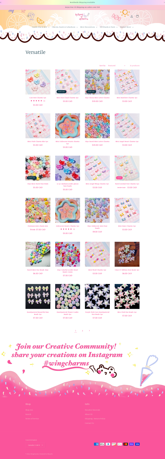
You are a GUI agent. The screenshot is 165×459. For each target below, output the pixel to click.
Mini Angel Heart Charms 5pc (127, 141)
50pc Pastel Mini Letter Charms (97, 141)
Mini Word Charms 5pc (97, 270)
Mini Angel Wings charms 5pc (97, 184)
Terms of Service (32, 419)
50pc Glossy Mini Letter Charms (97, 98)
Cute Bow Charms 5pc (37, 98)
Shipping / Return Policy (95, 419)
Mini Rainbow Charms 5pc (127, 98)
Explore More (125, 27)
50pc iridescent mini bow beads (97, 227)
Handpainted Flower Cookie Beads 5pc (68, 313)
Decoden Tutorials (92, 410)
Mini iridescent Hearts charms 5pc (67, 142)
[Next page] (89, 330)
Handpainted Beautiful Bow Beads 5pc (38, 313)
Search (28, 414)
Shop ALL (29, 410)
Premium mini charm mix (38, 226)
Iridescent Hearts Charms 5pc (67, 226)
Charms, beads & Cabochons (63, 27)
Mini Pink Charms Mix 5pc (38, 141)
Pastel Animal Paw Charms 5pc (127, 184)
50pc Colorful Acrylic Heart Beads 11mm (67, 271)
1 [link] (75, 330)
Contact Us (89, 423)
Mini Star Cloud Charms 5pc (68, 98)
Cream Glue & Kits (39, 27)
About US (89, 414)
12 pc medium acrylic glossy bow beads (68, 185)
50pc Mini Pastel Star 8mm (37, 184)
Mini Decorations (87, 27)
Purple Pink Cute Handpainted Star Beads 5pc (97, 313)
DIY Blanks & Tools (107, 27)
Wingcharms (34, 454)
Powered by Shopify (46, 454)
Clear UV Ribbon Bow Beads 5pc (127, 270)
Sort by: (103, 65)
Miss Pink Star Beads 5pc (127, 312)
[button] (28, 16)
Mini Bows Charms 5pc (127, 226)
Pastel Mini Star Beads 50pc (38, 270)
